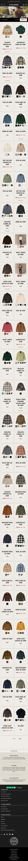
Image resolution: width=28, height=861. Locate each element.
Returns (3, 821)
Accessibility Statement (14, 857)
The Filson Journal (5, 796)
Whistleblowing (14, 859)
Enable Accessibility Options (7, 830)
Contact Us (3, 827)
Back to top (14, 750)
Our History (3, 806)
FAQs (2, 817)
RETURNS (14, 765)
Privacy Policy (14, 852)
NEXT (20, 738)
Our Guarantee (4, 808)
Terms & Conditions (14, 849)
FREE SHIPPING (14, 755)
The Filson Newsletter (6, 794)
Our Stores (3, 791)
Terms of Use (14, 851)
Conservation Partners (6, 798)
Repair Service (4, 800)
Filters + (23, 19)
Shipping (3, 819)
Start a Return (4, 825)
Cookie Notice (14, 854)
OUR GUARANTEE (14, 778)
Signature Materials (5, 811)
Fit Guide (3, 823)
